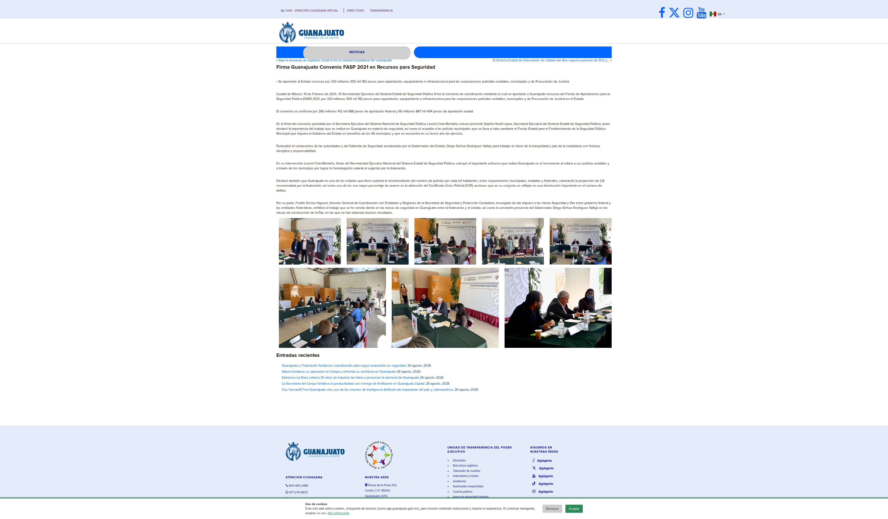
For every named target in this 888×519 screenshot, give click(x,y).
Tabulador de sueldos (466, 471)
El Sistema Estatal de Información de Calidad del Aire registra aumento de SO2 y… (551, 60)
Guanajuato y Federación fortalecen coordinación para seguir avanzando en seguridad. (344, 365)
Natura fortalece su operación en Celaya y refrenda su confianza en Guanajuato (339, 371)
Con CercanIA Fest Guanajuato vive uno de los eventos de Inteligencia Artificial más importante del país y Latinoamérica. (368, 389)
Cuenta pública (462, 491)
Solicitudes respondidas (468, 486)
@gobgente (544, 460)
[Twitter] (675, 13)
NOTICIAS (356, 52)
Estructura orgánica (465, 465)
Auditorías (459, 481)
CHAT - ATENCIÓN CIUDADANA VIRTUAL (311, 10)
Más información (338, 513)
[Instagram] (689, 13)
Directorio (459, 460)
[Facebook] (663, 13)
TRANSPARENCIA (381, 10)
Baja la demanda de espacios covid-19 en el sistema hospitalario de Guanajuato (335, 60)
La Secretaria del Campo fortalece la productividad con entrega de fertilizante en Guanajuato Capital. (353, 383)
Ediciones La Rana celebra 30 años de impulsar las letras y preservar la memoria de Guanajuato (350, 377)
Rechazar (552, 508)
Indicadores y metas (465, 476)
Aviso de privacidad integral (470, 496)
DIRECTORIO (355, 10)
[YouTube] (703, 13)
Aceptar (574, 508)
